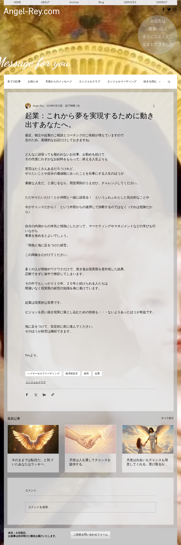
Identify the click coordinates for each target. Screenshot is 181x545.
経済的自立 (72, 373)
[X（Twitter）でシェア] (35, 394)
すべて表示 (167, 418)
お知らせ (33, 81)
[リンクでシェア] (52, 394)
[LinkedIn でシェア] (44, 394)
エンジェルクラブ (89, 81)
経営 (86, 373)
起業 (97, 373)
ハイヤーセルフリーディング (43, 373)
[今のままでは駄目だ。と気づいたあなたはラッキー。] (33, 439)
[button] (169, 81)
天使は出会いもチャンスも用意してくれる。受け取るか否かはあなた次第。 (147, 462)
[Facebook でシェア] (26, 394)
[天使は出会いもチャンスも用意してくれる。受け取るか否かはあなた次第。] (147, 439)
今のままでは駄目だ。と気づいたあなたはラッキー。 (32, 462)
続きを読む (150, 81)
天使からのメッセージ (58, 81)
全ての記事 (14, 81)
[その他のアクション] (154, 106)
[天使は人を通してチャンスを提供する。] (90, 439)
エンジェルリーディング (121, 81)
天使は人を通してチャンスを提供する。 (90, 462)
